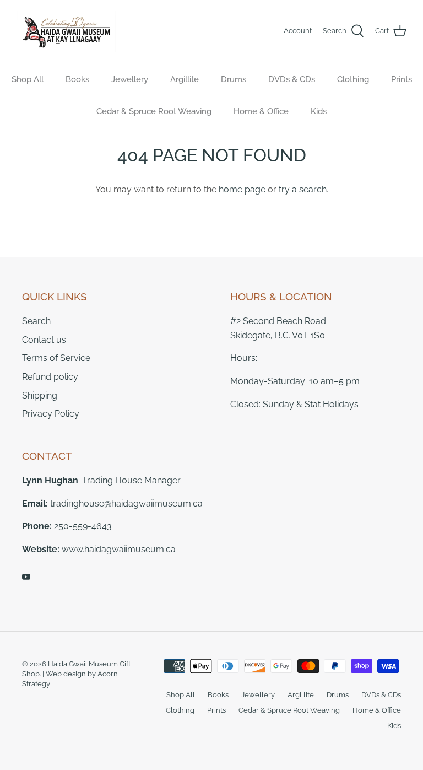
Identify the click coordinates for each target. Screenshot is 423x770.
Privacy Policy (50, 413)
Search (36, 321)
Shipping (39, 395)
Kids (319, 111)
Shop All (28, 79)
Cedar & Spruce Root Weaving (154, 111)
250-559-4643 (83, 526)
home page (242, 189)
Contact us (44, 340)
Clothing (353, 79)
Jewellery (129, 79)
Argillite (184, 79)
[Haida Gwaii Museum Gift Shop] (66, 31)
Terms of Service (56, 358)
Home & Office (261, 111)
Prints (401, 79)
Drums (233, 79)
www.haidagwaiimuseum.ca (119, 549)
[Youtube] (26, 577)
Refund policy (50, 376)
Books (77, 79)
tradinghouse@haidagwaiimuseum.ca (126, 503)
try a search (303, 189)
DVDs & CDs (291, 79)
